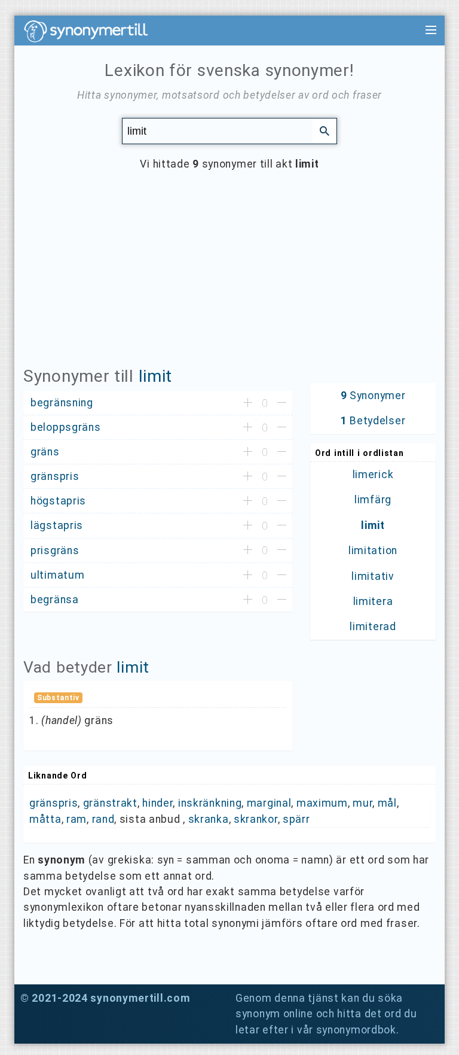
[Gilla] (247, 403)
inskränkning (209, 803)
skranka (208, 819)
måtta (45, 819)
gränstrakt (110, 803)
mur (362, 803)
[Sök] (324, 130)
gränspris (53, 803)
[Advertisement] (229, 277)
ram (76, 819)
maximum (322, 803)
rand (103, 819)
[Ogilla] (281, 403)
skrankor (256, 819)
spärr (296, 819)
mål (387, 803)
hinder (157, 803)
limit (156, 376)
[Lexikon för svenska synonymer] (92, 31)
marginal (269, 803)
